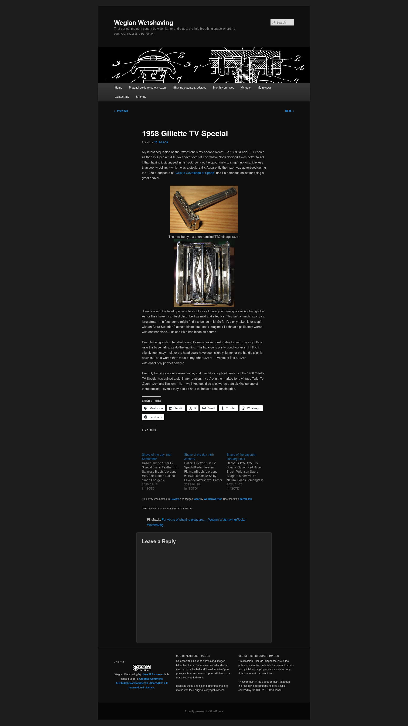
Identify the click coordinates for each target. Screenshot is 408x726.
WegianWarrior (213, 499)
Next (289, 111)
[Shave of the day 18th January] (205, 471)
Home (118, 87)
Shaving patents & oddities (189, 87)
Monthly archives (223, 87)
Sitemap (141, 96)
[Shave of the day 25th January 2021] (248, 471)
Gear (197, 499)
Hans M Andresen (152, 674)
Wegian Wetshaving (143, 22)
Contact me (122, 96)
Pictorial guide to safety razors (148, 87)
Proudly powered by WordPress (204, 711)
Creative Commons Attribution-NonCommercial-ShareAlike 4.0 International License (142, 683)
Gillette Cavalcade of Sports (195, 172)
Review (174, 499)
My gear (246, 87)
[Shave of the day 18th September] (163, 471)
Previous (121, 111)
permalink (246, 499)
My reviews (265, 87)
